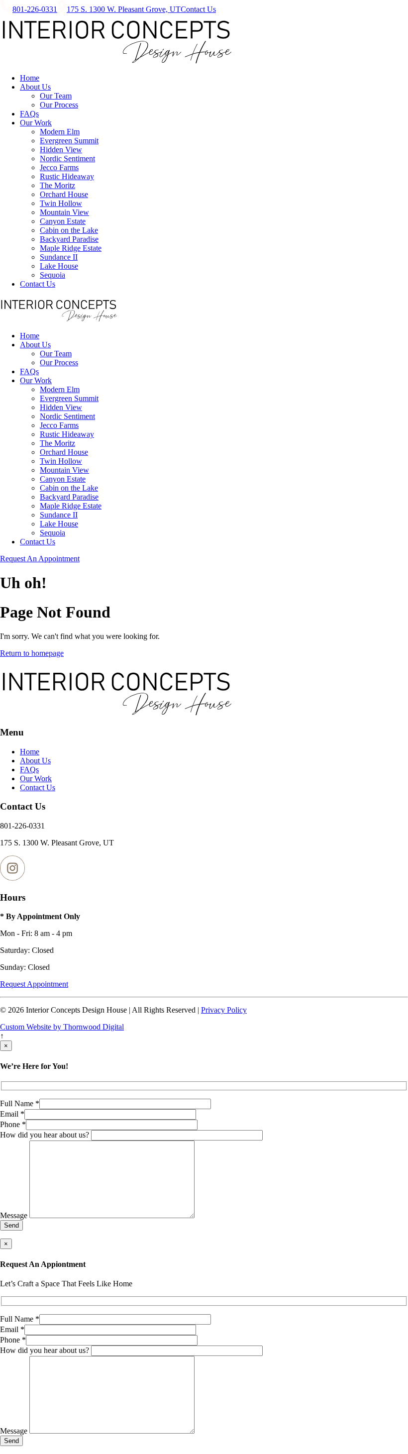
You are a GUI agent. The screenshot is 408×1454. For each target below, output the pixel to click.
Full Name (19, 1103)
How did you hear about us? (45, 1135)
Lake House (59, 266)
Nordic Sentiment (67, 158)
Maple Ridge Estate (71, 248)
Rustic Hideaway (67, 176)
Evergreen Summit (69, 140)
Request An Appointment (40, 558)
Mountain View (64, 212)
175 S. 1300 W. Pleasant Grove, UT (124, 9)
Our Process (59, 105)
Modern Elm (60, 131)
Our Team (56, 96)
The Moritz (57, 185)
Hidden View (61, 149)
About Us (35, 87)
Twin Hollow (61, 203)
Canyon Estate (63, 221)
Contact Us (198, 9)
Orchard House (64, 194)
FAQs (29, 113)
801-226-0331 (34, 9)
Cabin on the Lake (69, 230)
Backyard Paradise (69, 239)
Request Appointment (34, 984)
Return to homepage (32, 653)
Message (14, 1215)
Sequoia (52, 275)
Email (12, 1114)
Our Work (36, 122)
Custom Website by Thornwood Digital (62, 1027)
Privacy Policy (224, 1010)
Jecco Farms (59, 167)
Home (29, 78)
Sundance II (59, 257)
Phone (13, 1124)
